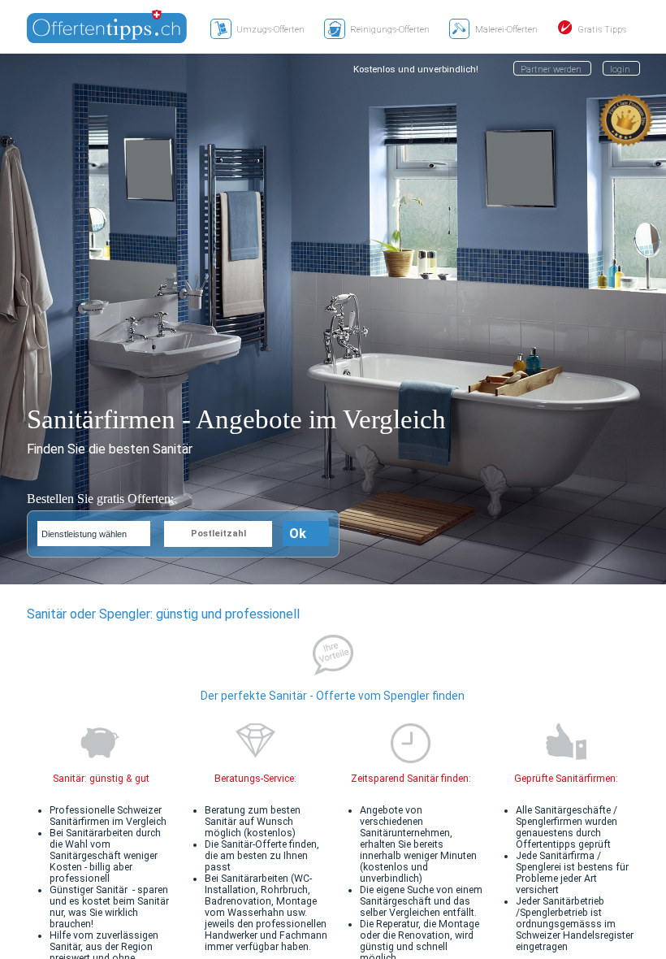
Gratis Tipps (601, 29)
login (620, 69)
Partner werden (551, 69)
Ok (297, 533)
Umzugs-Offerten (270, 29)
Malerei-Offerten (506, 29)
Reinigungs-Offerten (390, 29)
